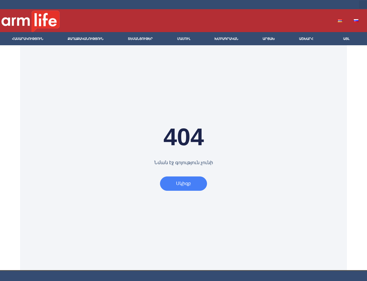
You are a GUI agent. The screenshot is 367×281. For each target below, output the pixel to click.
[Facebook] (307, 4)
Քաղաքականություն (86, 38)
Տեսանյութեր (140, 38)
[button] (363, 5)
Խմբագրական (226, 38)
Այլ (346, 38)
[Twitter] (316, 4)
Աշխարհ (306, 38)
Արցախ (269, 38)
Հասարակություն (27, 38)
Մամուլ (183, 38)
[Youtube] (325, 4)
